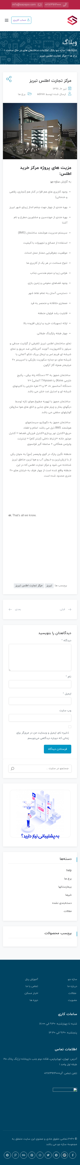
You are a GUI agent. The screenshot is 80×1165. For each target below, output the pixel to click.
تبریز (49, 585)
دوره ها (34, 1000)
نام (68, 677)
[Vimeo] (31, 1155)
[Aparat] (64, 1155)
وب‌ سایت (65, 710)
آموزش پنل (31, 979)
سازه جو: (55, 182)
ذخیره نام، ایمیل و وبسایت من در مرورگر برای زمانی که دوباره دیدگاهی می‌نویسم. (42, 735)
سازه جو (72, 979)
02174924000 (53, 5)
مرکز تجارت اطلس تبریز (29, 585)
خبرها (68, 895)
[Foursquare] (15, 1155)
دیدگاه (66, 640)
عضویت (72, 1000)
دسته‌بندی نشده (62, 903)
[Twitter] (48, 1155)
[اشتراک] (8, 79)
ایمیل (67, 694)
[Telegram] (56, 1155)
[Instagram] (40, 1155)
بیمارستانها (65, 887)
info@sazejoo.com (24, 5)
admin (41, 94)
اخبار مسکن (31, 993)
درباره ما (72, 986)
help (69, 870)
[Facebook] (72, 1155)
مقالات (68, 911)
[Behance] (23, 1155)
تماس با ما (32, 986)
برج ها (21, 94)
